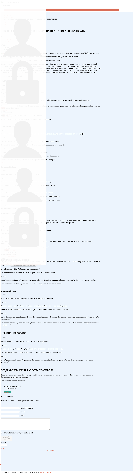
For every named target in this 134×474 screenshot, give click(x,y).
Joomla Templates (46, 472)
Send (3, 448)
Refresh (3, 442)
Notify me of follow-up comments (18, 433)
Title (21, 416)
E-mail (22, 412)
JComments (51, 450)
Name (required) (26, 408)
